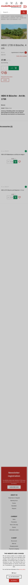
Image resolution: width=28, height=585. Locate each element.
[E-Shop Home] (11, 7)
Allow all (14, 580)
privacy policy (22, 569)
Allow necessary (14, 576)
